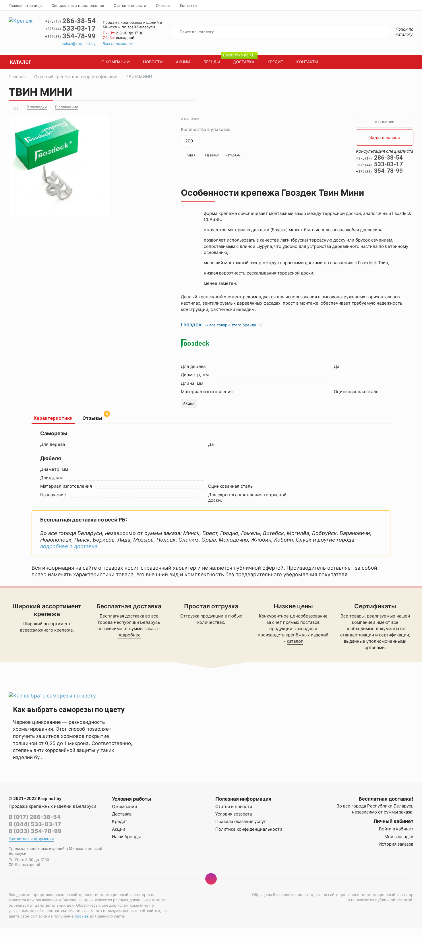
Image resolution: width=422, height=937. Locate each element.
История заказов (396, 844)
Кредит (275, 61)
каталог (295, 641)
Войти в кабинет (396, 829)
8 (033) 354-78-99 (35, 831)
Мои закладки (398, 836)
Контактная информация (31, 838)
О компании (115, 61)
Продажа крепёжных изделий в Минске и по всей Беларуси (132, 24)
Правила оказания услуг (240, 821)
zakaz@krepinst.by (79, 43)
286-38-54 (70, 21)
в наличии (384, 121)
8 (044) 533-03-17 (35, 824)
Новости (153, 61)
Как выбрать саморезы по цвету (69, 709)
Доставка (241, 60)
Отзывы (163, 5)
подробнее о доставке (69, 546)
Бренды (212, 61)
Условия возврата (233, 814)
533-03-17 (70, 28)
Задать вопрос (384, 137)
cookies (82, 916)
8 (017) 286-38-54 (35, 817)
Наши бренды (126, 836)
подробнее (129, 635)
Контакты (188, 5)
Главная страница (25, 5)
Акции (183, 61)
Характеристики (53, 418)
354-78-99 (70, 36)
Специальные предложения (77, 5)
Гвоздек (191, 325)
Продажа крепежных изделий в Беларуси (52, 806)
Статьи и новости (130, 5)
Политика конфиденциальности (248, 829)
